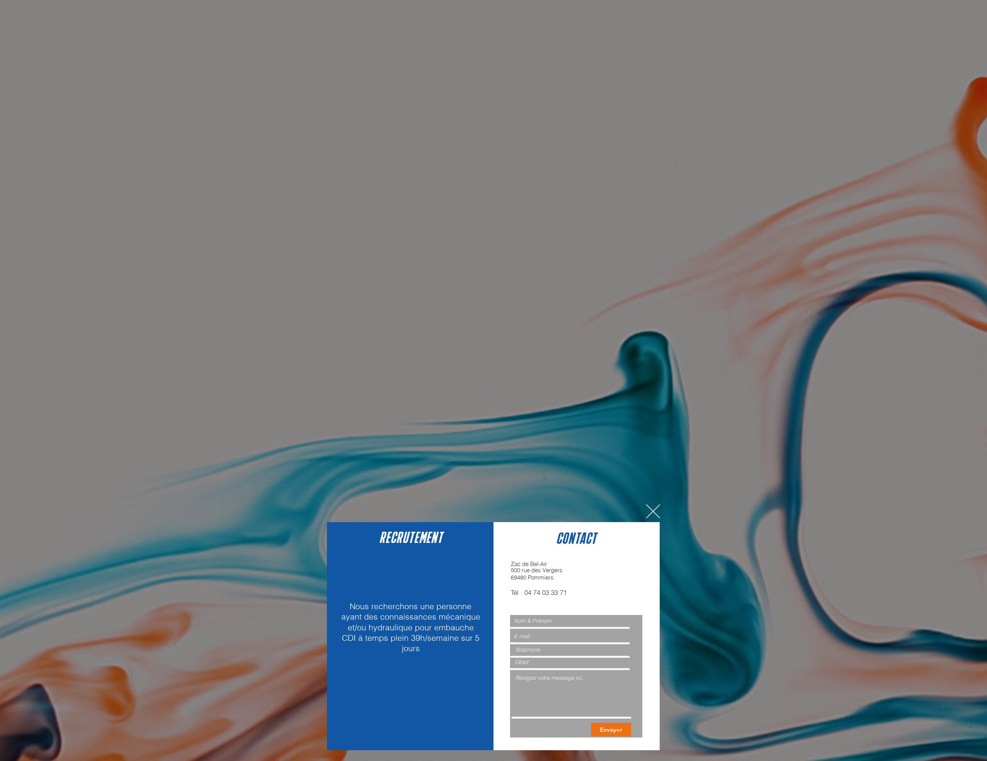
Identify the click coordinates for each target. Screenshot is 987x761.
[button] (653, 511)
